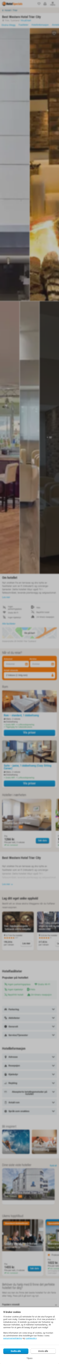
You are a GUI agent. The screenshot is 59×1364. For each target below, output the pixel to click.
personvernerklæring (12, 1338)
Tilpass (29, 1358)
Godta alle (16, 1351)
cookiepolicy (31, 1338)
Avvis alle (43, 1351)
